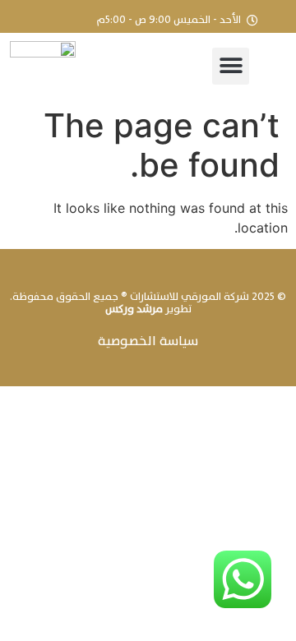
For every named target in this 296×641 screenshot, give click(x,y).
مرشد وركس (134, 309)
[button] (230, 66)
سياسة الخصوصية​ (148, 341)
